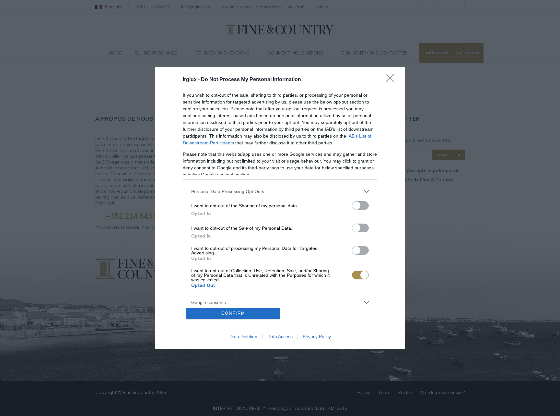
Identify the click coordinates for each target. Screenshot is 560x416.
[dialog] (280, 208)
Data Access (280, 336)
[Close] (392, 80)
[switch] (360, 205)
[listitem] (280, 191)
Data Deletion (243, 336)
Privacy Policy (317, 336)
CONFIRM (233, 313)
